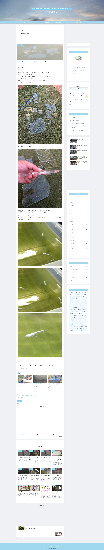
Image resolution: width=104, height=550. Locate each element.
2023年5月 (78, 205)
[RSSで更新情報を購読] (82, 74)
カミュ (78, 64)
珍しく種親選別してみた (74, 117)
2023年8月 (78, 197)
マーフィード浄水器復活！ (75, 120)
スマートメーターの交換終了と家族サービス (78, 123)
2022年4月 (78, 213)
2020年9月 (78, 246)
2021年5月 (78, 224)
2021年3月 (78, 229)
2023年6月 (78, 202)
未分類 (78, 280)
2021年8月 (78, 216)
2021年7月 (78, 218)
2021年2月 (78, 232)
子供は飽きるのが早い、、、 (39, 383)
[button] (57, 62)
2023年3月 (78, 210)
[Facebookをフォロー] (77, 74)
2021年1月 (78, 235)
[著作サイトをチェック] (74, 74)
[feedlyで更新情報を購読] (81, 74)
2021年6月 (78, 221)
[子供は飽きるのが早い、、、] (40, 379)
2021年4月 (78, 227)
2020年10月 (78, 243)
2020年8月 (78, 248)
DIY (78, 272)
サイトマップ (45, 546)
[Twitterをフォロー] (76, 74)
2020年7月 (78, 251)
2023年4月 (78, 207)
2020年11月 (78, 240)
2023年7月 (78, 199)
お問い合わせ (52, 546)
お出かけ (78, 266)
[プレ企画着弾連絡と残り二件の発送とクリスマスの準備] (55, 379)
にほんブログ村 (20, 397)
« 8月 (70, 104)
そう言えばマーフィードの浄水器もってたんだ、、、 (78, 131)
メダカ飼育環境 (78, 274)
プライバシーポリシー (60, 546)
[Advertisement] (40, 34)
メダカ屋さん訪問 (79, 269)
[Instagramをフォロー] (79, 74)
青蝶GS (19, 403)
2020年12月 (78, 237)
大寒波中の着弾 (22, 383)
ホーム (41, 546)
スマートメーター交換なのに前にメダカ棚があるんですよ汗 (78, 126)
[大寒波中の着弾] (25, 379)
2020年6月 (78, 254)
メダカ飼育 (20, 401)
